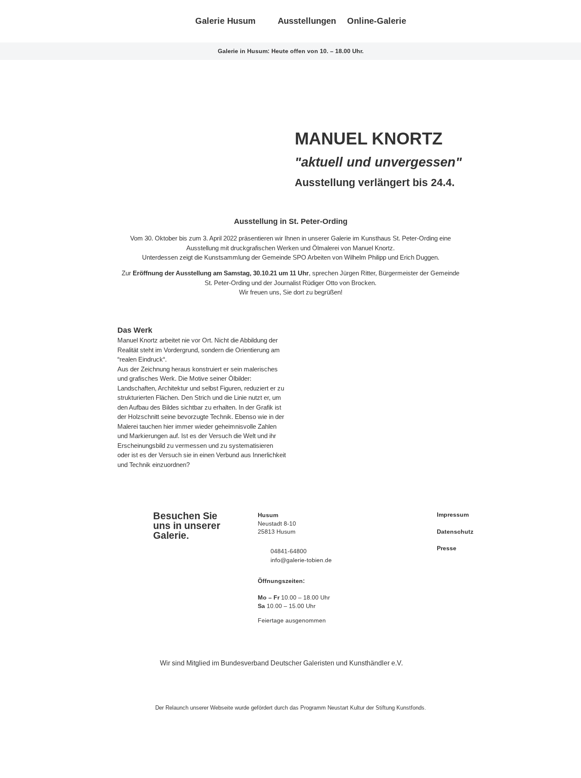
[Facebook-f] (428, 21)
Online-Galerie (376, 20)
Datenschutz (455, 531)
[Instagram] (448, 21)
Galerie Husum (225, 20)
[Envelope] (488, 21)
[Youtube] (468, 21)
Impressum (453, 514)
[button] (303, 411)
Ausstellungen (307, 20)
